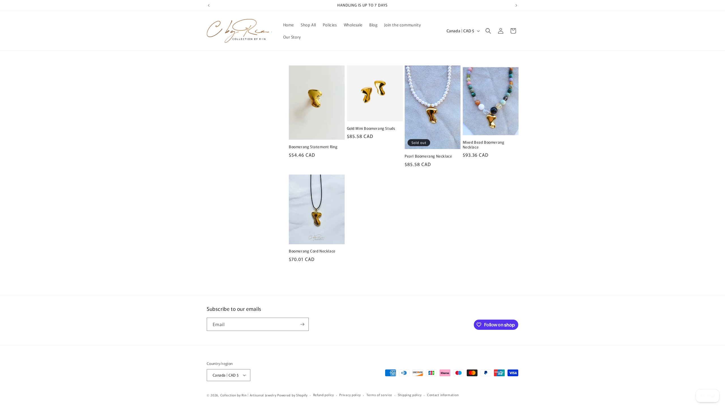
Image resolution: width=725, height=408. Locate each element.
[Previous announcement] (208, 5)
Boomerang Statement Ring (313, 146)
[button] (488, 31)
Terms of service (379, 394)
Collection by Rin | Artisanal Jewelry (248, 395)
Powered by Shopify (292, 395)
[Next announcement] (516, 5)
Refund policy (323, 394)
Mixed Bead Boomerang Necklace (483, 145)
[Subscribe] (302, 324)
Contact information (443, 394)
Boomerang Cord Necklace (312, 251)
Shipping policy (410, 394)
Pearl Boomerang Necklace (428, 156)
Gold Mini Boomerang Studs (371, 128)
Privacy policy (350, 394)
